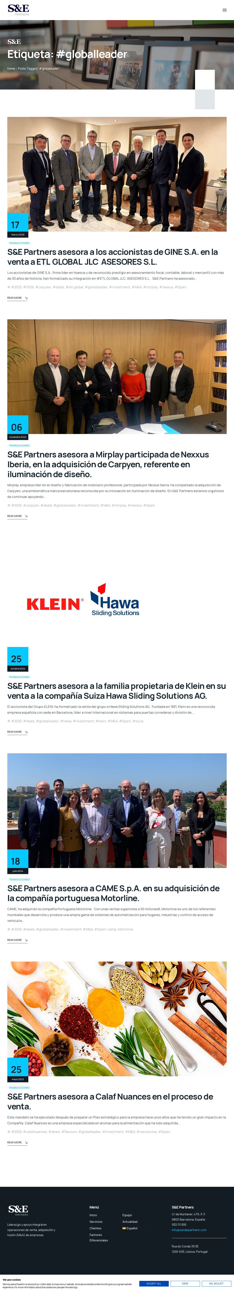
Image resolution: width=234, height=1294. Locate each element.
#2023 (16, 287)
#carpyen (43, 287)
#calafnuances (35, 1131)
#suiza (137, 721)
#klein (100, 721)
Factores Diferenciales (99, 1237)
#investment (119, 287)
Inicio (93, 1215)
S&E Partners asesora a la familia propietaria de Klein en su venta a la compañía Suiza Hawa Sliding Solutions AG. (116, 690)
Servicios (96, 1222)
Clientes (95, 1228)
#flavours (69, 1131)
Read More (14, 297)
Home (11, 68)
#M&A (137, 287)
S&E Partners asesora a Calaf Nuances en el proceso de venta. (110, 1101)
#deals (58, 287)
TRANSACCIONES (19, 243)
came (112, 929)
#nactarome (147, 1131)
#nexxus (166, 287)
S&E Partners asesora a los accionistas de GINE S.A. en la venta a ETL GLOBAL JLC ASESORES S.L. (112, 256)
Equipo (127, 1215)
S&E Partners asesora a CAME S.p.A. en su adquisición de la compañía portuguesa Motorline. (113, 893)
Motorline (125, 929)
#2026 (28, 287)
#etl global (74, 287)
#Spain (180, 287)
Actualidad (129, 1222)
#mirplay (150, 287)
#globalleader (96, 287)
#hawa (65, 721)
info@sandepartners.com (189, 1230)
